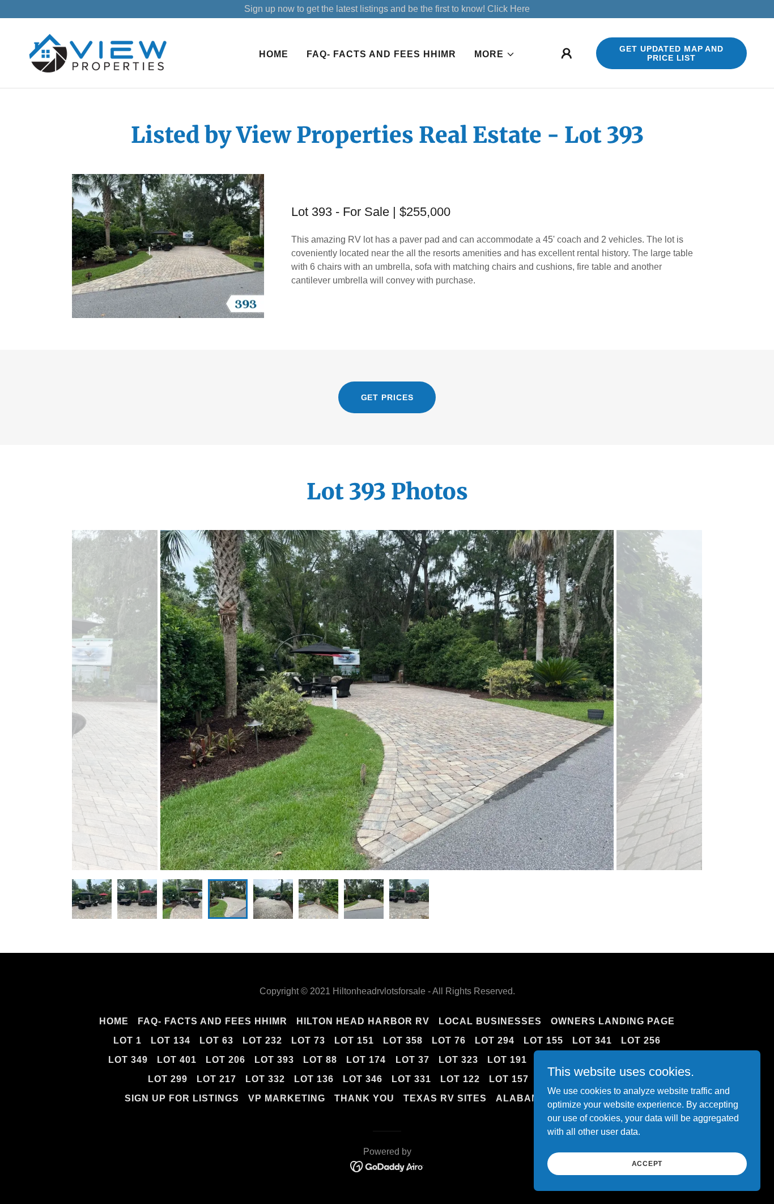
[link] (97, 52)
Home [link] (273, 54)
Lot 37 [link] (412, 1060)
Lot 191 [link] (507, 1060)
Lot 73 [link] (308, 1040)
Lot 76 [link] (449, 1040)
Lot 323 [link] (458, 1060)
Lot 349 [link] (128, 1060)
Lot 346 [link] (362, 1079)
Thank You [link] (364, 1098)
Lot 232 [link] (262, 1040)
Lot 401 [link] (177, 1060)
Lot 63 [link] (216, 1040)
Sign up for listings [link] (182, 1098)
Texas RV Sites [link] (445, 1098)
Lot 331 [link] (411, 1079)
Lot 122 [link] (460, 1079)
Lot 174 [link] (366, 1060)
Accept (647, 1163)
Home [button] (114, 1021)
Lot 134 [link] (170, 1040)
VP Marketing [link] (286, 1098)
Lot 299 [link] (168, 1079)
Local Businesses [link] (490, 1021)
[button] (494, 54)
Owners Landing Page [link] (613, 1021)
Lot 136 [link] (314, 1079)
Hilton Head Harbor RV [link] (362, 1021)
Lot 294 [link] (494, 1040)
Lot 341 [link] (592, 1040)
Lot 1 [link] (127, 1040)
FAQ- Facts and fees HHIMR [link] (381, 54)
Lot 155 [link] (543, 1040)
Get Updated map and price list (671, 53)
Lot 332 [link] (265, 1079)
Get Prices (387, 397)
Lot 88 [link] (320, 1060)
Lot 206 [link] (225, 1060)
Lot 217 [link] (216, 1079)
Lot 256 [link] (641, 1040)
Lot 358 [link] (403, 1040)
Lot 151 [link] (354, 1040)
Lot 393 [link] (274, 1060)
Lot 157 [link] (509, 1079)
